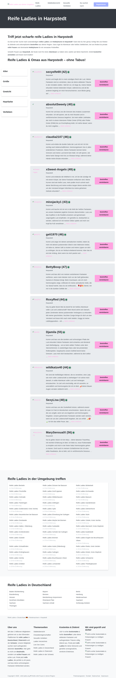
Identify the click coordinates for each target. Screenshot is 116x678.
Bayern (45, 592)
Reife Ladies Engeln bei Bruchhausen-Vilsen (90, 539)
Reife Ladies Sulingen (51, 552)
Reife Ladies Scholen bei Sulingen (55, 532)
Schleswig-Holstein (83, 603)
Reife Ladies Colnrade (17, 497)
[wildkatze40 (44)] (37, 367)
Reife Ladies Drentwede (18, 520)
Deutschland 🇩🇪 (22, 617)
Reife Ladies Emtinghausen (19, 552)
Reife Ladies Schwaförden (18, 546)
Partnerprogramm (79, 676)
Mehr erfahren (56, 93)
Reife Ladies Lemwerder (51, 564)
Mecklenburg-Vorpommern (52, 597)
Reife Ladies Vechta (16, 558)
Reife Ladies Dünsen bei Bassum (55, 485)
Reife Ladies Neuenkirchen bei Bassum (23, 514)
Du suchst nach (84, 4)
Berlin (78, 592)
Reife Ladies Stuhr (82, 514)
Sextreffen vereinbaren (103, 83)
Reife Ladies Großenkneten (19, 532)
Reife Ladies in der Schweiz (44, 654)
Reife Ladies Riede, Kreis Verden (88, 546)
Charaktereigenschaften (42, 635)
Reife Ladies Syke (49, 509)
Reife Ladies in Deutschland (44, 648)
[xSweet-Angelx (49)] (37, 171)
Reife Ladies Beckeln (17, 485)
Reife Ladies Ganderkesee (85, 503)
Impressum (104, 676)
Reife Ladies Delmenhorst (85, 509)
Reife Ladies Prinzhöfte (17, 491)
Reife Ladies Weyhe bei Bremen (54, 520)
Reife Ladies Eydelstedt (84, 532)
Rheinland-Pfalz (48, 600)
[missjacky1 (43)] (37, 202)
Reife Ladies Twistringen (18, 503)
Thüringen (13, 606)
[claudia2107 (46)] (37, 137)
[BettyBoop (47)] (37, 267)
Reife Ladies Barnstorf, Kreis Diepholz (90, 526)
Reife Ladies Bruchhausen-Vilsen (55, 558)
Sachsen (12, 603)
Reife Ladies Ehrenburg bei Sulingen (56, 514)
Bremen (45, 594)
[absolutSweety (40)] (33, 104)
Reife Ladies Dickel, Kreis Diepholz (88, 552)
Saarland (79, 600)
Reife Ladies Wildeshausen (52, 497)
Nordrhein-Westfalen (16, 600)
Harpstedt (49, 75)
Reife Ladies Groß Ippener (52, 491)
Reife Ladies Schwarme (84, 558)
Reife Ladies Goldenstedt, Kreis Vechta (23, 509)
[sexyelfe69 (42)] (37, 72)
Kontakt (88, 676)
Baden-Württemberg (16, 592)
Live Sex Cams (39, 645)
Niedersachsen (81, 597)
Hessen (12, 597)
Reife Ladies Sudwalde (51, 526)
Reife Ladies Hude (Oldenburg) (54, 546)
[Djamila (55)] (36, 332)
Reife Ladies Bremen (50, 538)
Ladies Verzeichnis (40, 641)
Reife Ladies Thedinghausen (86, 564)
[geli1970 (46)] (36, 234)
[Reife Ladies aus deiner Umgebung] (21, 4)
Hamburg (79, 594)
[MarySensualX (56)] (37, 434)
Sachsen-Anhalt (48, 603)
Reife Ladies (38, 4)
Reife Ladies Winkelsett (84, 485)
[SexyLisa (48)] (36, 400)
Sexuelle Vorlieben (67, 4)
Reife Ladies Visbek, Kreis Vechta (88, 520)
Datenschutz (96, 676)
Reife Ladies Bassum (83, 497)
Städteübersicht (54, 3)
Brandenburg (14, 594)
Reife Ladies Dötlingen (51, 503)
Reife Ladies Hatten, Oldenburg (20, 526)
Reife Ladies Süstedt (16, 538)
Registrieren (101, 4)
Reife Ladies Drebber (17, 564)
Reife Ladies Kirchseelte (85, 491)
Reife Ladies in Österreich (43, 651)
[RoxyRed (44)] (36, 299)
